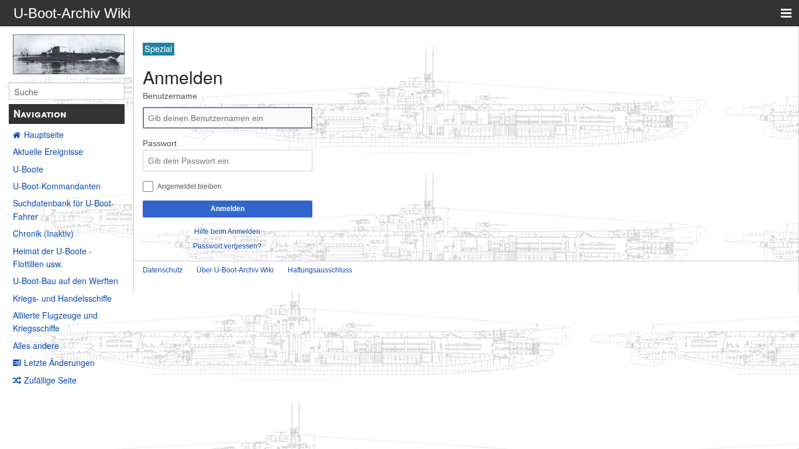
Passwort (160, 143)
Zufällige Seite (50, 380)
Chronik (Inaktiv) (43, 233)
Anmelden (227, 208)
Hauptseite (44, 134)
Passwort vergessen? (227, 246)
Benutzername (170, 96)
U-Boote (28, 169)
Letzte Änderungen (59, 362)
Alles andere (36, 345)
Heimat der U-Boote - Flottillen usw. (52, 257)
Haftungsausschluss (320, 270)
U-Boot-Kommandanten (57, 186)
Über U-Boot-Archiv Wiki (235, 270)
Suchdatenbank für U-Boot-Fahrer (63, 209)
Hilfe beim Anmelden (227, 231)
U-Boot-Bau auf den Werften (65, 280)
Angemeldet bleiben (189, 186)
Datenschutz (162, 270)
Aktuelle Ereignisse (48, 151)
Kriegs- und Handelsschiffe (62, 298)
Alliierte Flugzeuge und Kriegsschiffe (55, 321)
